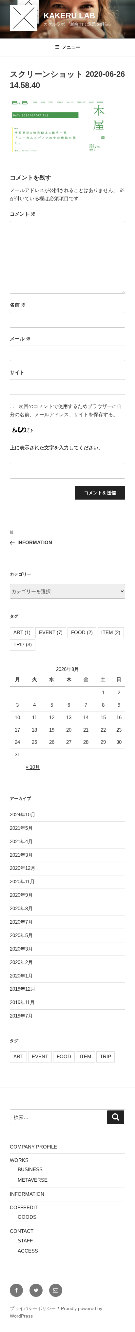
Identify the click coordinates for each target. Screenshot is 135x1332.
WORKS (19, 1160)
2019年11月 (22, 1002)
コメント (23, 214)
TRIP (22, 644)
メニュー (71, 47)
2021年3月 (21, 855)
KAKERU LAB (69, 15)
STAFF (25, 1240)
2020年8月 (21, 908)
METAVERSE (33, 1180)
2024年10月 (22, 814)
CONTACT (21, 1231)
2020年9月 (21, 895)
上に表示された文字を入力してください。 (56, 447)
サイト (17, 372)
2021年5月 (21, 828)
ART (21, 632)
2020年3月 (21, 949)
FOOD (82, 632)
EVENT (51, 632)
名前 (18, 305)
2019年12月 (22, 989)
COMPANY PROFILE (33, 1146)
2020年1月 (21, 975)
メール (20, 338)
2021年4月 (21, 841)
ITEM (110, 632)
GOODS (27, 1217)
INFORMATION (27, 1194)
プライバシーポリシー (33, 1308)
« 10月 (33, 767)
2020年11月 (22, 881)
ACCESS (28, 1251)
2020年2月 (21, 962)
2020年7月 (21, 922)
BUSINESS (30, 1169)
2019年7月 (21, 1016)
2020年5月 (21, 935)
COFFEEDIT (24, 1207)
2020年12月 (22, 868)
